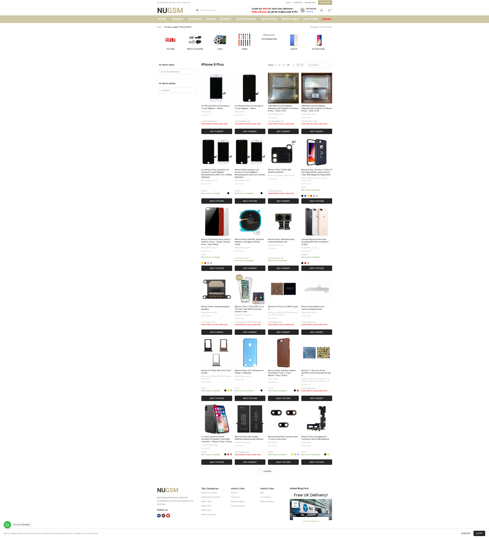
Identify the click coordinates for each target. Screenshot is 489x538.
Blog (262, 492)
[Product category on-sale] (171, 42)
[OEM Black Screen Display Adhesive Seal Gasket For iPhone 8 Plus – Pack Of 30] (316, 88)
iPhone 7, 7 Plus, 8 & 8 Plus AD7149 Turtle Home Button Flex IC (316, 373)
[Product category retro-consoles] (195, 42)
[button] (216, 131)
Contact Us (235, 497)
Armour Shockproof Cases (311, 178)
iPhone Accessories (209, 492)
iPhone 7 (304, 379)
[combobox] (178, 71)
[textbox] (178, 71)
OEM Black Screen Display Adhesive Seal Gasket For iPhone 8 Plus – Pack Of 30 (316, 108)
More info (466, 533)
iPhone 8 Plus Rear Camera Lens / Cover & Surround (283, 437)
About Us (235, 492)
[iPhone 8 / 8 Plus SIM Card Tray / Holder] (216, 352)
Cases (324, 178)
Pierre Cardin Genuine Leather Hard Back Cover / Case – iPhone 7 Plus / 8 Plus (282, 373)
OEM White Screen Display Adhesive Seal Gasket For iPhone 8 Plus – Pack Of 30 (283, 108)
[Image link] (170, 490)
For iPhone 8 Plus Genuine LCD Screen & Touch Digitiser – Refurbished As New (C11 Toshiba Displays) (216, 173)
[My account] (321, 10)
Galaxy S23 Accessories (210, 497)
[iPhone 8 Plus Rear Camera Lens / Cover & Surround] (283, 419)
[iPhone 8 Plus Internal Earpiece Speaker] (216, 288)
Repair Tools (206, 506)
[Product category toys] (220, 42)
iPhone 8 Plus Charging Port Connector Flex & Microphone (315, 437)
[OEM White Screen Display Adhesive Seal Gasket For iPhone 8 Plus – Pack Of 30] (283, 88)
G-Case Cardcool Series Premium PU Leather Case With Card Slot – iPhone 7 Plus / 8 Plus (216, 439)
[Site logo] (172, 10)
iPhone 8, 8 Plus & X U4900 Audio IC (283, 307)
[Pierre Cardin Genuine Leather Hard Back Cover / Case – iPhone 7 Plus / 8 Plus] (283, 352)
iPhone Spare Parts (209, 514)
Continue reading (311, 521)
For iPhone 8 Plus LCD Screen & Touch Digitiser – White (215, 107)
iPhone (237, 442)
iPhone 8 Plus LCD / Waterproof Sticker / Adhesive (249, 371)
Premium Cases (212, 445)
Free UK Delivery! (311, 495)
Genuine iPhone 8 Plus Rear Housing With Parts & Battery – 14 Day (315, 242)
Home (159, 27)
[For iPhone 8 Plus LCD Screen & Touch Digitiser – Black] (250, 88)
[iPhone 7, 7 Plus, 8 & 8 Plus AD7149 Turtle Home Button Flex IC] (316, 352)
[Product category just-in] (294, 42)
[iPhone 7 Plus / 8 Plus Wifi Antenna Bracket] (283, 152)
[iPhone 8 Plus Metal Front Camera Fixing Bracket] (316, 288)
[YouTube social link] (168, 516)
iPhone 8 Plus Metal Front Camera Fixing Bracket (312, 307)
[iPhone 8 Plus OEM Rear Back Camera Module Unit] (283, 221)
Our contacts (265, 497)
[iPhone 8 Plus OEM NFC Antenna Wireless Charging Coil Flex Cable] (250, 221)
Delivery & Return (238, 501)
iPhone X (275, 315)
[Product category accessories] (318, 42)
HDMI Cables (206, 501)
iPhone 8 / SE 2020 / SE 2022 (279, 312)
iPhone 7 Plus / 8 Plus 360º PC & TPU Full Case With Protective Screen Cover (249, 309)
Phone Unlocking (237, 506)
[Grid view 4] (302, 65)
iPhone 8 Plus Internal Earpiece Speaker (215, 307)
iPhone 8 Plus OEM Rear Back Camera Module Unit (281, 240)
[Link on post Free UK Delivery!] (311, 509)
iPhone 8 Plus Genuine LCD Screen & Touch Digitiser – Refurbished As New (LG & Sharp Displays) (250, 173)
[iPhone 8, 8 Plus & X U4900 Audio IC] (283, 288)
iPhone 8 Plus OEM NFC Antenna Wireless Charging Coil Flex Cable (249, 242)
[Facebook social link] (159, 516)
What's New (206, 510)
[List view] (294, 65)
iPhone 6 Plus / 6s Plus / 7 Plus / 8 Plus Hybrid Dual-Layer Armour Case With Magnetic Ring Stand (316, 172)
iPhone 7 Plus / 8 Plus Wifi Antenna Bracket (279, 171)
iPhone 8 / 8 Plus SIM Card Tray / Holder (216, 371)
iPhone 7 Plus (206, 180)
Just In (281, 114)
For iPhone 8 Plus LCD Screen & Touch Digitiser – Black (249, 107)
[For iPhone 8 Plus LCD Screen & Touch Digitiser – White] (216, 88)
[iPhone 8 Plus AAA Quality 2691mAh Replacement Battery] (250, 419)
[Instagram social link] (163, 516)
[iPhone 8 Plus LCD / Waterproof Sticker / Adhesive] (250, 352)
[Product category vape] (244, 42)
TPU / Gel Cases (246, 315)
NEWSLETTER (325, 2)
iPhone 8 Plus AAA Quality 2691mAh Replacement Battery (249, 437)
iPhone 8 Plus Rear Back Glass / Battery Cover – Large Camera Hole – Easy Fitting (216, 242)
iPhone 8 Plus (206, 112)
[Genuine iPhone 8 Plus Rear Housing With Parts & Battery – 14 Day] (316, 221)
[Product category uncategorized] (269, 37)
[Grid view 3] (298, 65)
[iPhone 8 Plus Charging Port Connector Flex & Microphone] (316, 419)
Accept (479, 533)
